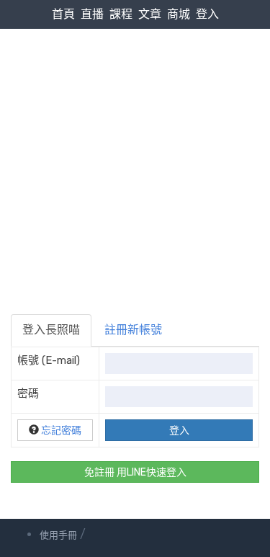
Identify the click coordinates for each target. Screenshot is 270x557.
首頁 (63, 14)
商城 (178, 14)
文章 (149, 14)
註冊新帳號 (133, 330)
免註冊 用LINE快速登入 (135, 472)
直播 (92, 14)
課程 (120, 14)
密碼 (28, 393)
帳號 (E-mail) (48, 360)
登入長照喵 (51, 330)
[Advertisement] (135, 143)
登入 (207, 14)
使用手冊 (58, 535)
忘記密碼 (61, 430)
